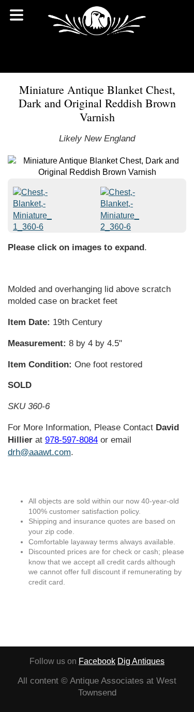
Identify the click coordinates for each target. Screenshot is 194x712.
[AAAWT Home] (97, 20)
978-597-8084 (71, 440)
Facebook (97, 661)
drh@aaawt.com (39, 452)
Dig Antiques (141, 661)
